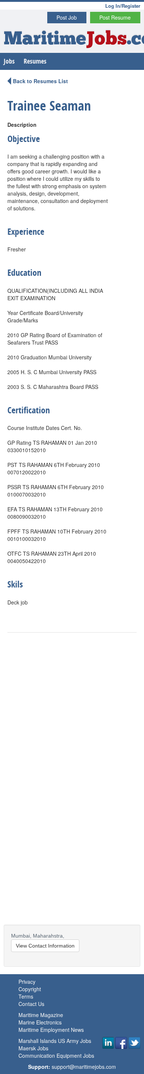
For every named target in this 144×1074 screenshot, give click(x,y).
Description (22, 124)
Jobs (9, 61)
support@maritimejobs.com (84, 1066)
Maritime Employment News (51, 1029)
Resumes (35, 61)
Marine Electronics (40, 1022)
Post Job (66, 17)
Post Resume (115, 17)
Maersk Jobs (33, 1048)
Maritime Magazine (40, 1015)
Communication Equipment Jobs (56, 1055)
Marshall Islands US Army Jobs (54, 1040)
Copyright (29, 989)
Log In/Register (122, 5)
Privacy (26, 981)
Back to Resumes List (40, 81)
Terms (25, 996)
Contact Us (31, 1003)
